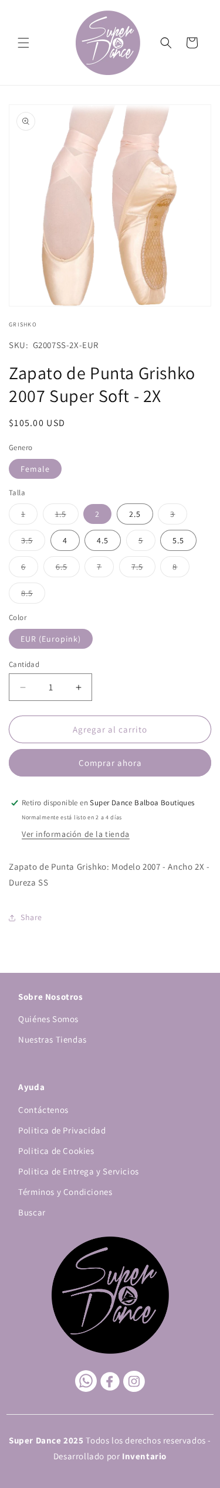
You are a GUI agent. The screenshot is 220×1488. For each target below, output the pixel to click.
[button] (23, 43)
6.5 (68, 569)
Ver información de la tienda (76, 834)
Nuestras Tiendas (52, 1039)
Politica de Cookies (56, 1150)
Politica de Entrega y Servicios (78, 1171)
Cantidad (24, 664)
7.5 (143, 569)
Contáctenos (43, 1109)
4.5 (103, 540)
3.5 (33, 542)
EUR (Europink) (51, 639)
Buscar (32, 1212)
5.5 (178, 540)
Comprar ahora (110, 762)
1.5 (67, 516)
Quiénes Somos (48, 1018)
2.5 (135, 514)
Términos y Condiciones (65, 1191)
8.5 (33, 595)
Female (35, 469)
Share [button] (31, 917)
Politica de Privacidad (62, 1130)
